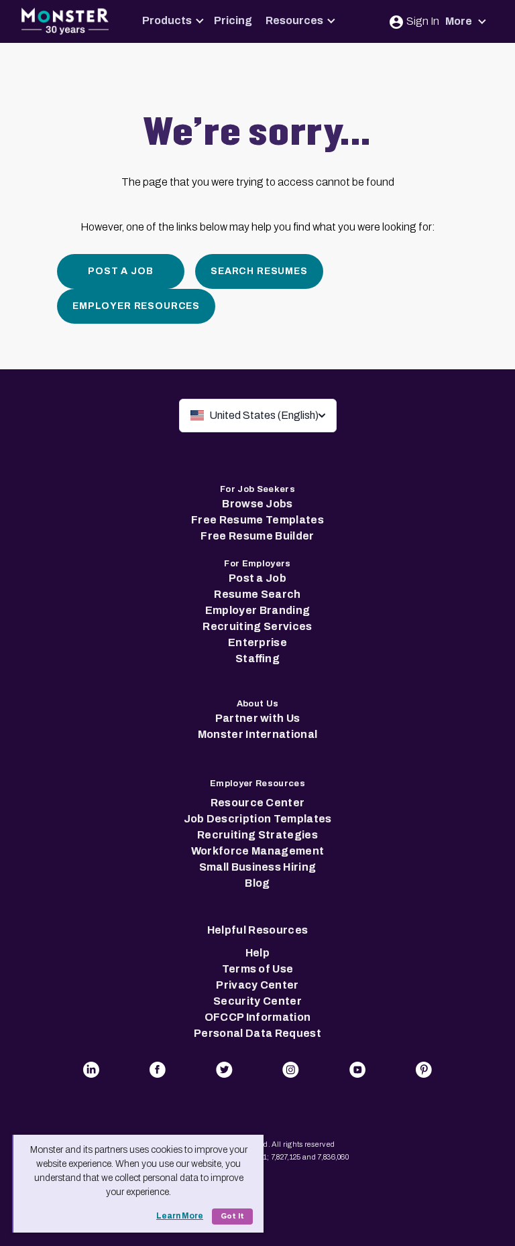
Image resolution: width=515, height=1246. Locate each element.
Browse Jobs (257, 503)
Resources (294, 20)
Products (167, 20)
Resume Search (257, 594)
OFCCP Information (257, 1017)
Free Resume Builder (257, 536)
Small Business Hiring (258, 867)
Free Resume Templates (257, 519)
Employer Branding (257, 610)
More (459, 21)
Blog (257, 883)
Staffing (257, 658)
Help (257, 952)
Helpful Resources (257, 930)
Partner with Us (257, 718)
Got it (232, 1216)
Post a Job (120, 271)
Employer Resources (136, 306)
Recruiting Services (257, 626)
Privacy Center (257, 985)
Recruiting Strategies (257, 834)
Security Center (257, 1001)
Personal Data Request (257, 1033)
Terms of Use (258, 969)
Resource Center (258, 802)
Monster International (258, 734)
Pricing (233, 20)
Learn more (179, 1216)
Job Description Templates (258, 818)
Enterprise (257, 642)
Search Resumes (259, 271)
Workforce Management (257, 851)
